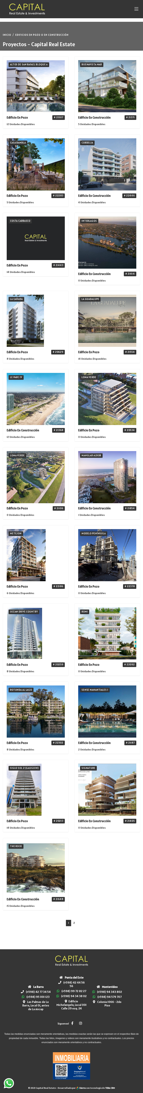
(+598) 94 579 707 (109, 997)
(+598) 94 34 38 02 (74, 996)
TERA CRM (110, 1087)
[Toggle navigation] (136, 9)
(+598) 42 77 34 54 (38, 992)
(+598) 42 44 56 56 (74, 984)
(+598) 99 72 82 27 (73, 991)
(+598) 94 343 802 (109, 992)
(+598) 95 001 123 (38, 997)
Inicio (7, 34)
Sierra (82, 1087)
